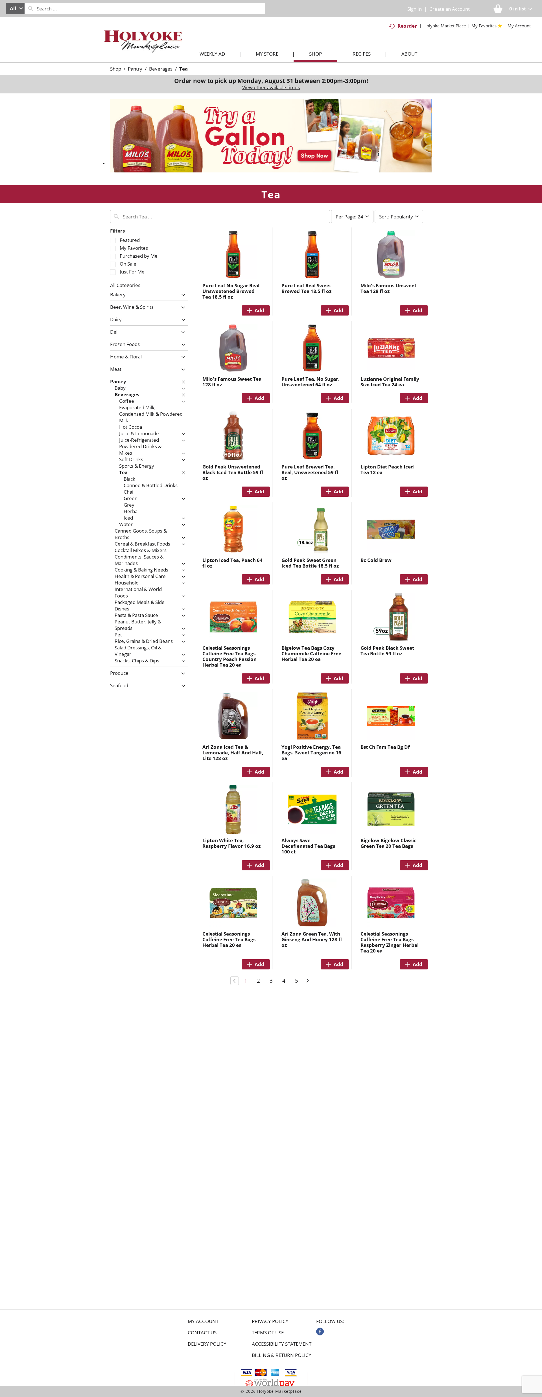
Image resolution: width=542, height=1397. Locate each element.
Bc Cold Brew (376, 560)
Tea (183, 68)
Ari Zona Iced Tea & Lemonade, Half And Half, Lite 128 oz (232, 752)
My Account (203, 1321)
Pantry (135, 68)
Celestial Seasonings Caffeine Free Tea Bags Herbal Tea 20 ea (228, 939)
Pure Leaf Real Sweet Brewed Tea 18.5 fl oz (306, 288)
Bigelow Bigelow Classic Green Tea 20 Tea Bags (388, 843)
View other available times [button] (271, 87)
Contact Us (202, 1332)
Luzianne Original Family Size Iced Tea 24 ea (389, 382)
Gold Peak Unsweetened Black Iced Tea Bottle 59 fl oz (232, 472)
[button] (271, 135)
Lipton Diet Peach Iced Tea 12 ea (387, 469)
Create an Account (449, 9)
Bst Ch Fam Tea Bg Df (385, 747)
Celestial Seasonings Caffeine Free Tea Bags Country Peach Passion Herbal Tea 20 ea (229, 656)
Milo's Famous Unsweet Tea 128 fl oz (388, 288)
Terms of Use (268, 1332)
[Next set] (307, 980)
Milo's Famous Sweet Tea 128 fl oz (231, 382)
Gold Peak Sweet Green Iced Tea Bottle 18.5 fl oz (310, 563)
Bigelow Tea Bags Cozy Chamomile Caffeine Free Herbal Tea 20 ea (311, 653)
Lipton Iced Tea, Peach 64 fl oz (232, 563)
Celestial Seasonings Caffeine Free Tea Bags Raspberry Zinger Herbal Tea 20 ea (389, 942)
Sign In (414, 9)
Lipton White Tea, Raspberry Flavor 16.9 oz (231, 843)
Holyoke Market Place (444, 26)
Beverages (160, 68)
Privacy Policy (270, 1321)
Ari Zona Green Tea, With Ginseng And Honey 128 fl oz (311, 939)
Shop (115, 68)
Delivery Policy (207, 1344)
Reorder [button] (407, 26)
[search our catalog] (31, 8)
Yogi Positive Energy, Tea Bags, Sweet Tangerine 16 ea (311, 752)
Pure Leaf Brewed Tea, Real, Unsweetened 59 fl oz (309, 472)
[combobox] (15, 8)
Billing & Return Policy (281, 1355)
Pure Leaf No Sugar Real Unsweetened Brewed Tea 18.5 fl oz (230, 291)
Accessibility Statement (281, 1344)
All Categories (125, 285)
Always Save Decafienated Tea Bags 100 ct (308, 846)
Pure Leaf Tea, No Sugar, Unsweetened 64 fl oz (310, 382)
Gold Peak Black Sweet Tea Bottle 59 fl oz (387, 651)
